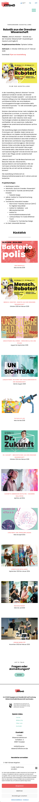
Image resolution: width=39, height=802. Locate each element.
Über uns (19, 723)
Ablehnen (19, 791)
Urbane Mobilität (20, 642)
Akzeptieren (20, 786)
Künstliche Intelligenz (19, 569)
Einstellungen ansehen (19, 796)
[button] (36, 768)
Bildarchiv (19, 720)
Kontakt (19, 726)
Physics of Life (19, 418)
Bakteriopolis (19, 265)
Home (18, 717)
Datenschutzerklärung (16, 799)
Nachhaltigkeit (19, 605)
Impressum (26, 799)
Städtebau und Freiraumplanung (19, 532)
